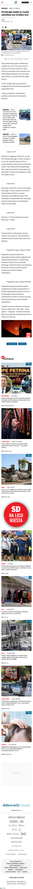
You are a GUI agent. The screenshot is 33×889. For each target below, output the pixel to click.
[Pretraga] (31, 2)
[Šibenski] (22, 854)
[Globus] (12, 825)
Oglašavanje (19, 870)
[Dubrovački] (16, 2)
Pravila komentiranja (11, 868)
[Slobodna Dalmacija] (13, 821)
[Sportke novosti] (22, 821)
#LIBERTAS (22, 344)
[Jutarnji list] (16, 817)
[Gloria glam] (20, 829)
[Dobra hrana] (13, 833)
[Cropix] (17, 846)
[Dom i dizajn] (23, 833)
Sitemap (24, 872)
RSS (19, 872)
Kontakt (10, 870)
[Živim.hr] (21, 825)
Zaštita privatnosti (15, 865)
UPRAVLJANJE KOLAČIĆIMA (16, 877)
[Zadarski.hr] (11, 854)
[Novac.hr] (16, 842)
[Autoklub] (16, 838)
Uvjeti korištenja (15, 861)
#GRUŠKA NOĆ (12, 344)
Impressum (23, 868)
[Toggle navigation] (2, 2)
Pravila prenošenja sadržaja (15, 863)
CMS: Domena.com (21, 884)
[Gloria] (14, 829)
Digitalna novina (11, 872)
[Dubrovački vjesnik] (16, 850)
